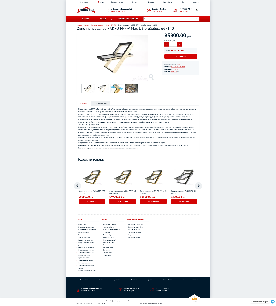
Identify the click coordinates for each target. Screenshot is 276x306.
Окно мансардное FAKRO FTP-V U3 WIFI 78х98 (122, 192)
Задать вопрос (157, 11)
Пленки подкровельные (86, 247)
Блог (183, 2)
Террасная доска (108, 253)
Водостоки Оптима (134, 232)
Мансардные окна (84, 255)
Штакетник (106, 250)
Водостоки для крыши (135, 224)
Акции (102, 2)
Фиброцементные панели (111, 230)
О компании (84, 2)
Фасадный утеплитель (110, 235)
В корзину (182, 56)
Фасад (103, 19)
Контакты (195, 2)
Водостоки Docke (134, 230)
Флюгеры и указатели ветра (87, 271)
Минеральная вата (109, 237)
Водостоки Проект (134, 237)
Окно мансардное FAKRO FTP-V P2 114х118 (92, 192)
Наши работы (167, 2)
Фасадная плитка (108, 247)
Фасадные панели (109, 245)
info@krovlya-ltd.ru (159, 9)
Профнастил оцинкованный (87, 230)
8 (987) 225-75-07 (185, 9)
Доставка (117, 280)
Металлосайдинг (108, 227)
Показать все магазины (119, 11)
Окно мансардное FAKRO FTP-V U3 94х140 (153, 192)
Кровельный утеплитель (86, 253)
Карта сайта (101, 303)
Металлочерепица (84, 235)
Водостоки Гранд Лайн (135, 227)
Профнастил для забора (86, 227)
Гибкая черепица (83, 232)
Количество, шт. (169, 41)
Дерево (176, 69)
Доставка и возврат (117, 2)
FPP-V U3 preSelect (178, 67)
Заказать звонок (184, 11)
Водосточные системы (128, 19)
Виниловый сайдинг (109, 224)
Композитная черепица (85, 240)
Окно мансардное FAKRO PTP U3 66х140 (183, 192)
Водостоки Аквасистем (135, 235)
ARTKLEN (159, 303)
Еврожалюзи (107, 255)
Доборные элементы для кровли (86, 244)
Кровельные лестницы (85, 260)
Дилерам (151, 2)
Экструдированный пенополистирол (109, 241)
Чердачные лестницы (85, 258)
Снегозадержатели (84, 263)
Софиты (80, 268)
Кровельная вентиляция (86, 250)
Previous (77, 185)
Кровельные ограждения (86, 265)
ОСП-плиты (106, 232)
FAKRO (179, 64)
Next (198, 185)
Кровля (85, 19)
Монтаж (134, 2)
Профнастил (82, 224)
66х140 (174, 72)
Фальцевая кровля (84, 237)
